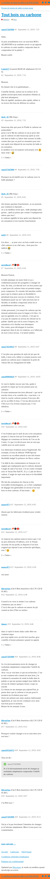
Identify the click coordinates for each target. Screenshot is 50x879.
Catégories (14, 852)
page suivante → (8, 844)
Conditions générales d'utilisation (15, 857)
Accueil (4, 852)
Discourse (17, 867)
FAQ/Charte (26, 852)
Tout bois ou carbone (21, 14)
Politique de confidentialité (12, 861)
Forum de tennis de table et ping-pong (17, 8)
